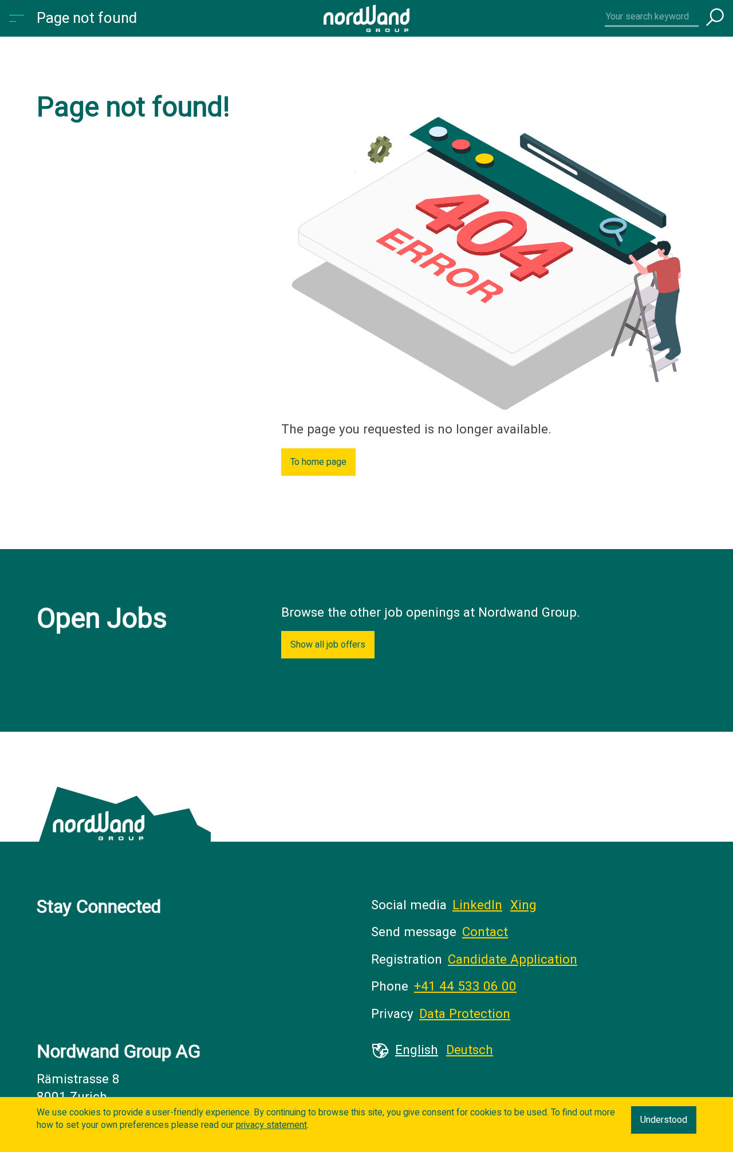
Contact (485, 932)
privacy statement (271, 1125)
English (416, 1050)
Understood (663, 1120)
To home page (318, 462)
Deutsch (469, 1050)
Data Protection (464, 1014)
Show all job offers (327, 645)
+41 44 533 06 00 (465, 986)
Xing (523, 905)
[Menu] (18, 18)
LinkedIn (477, 905)
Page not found (87, 18)
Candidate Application (512, 959)
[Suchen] (714, 18)
